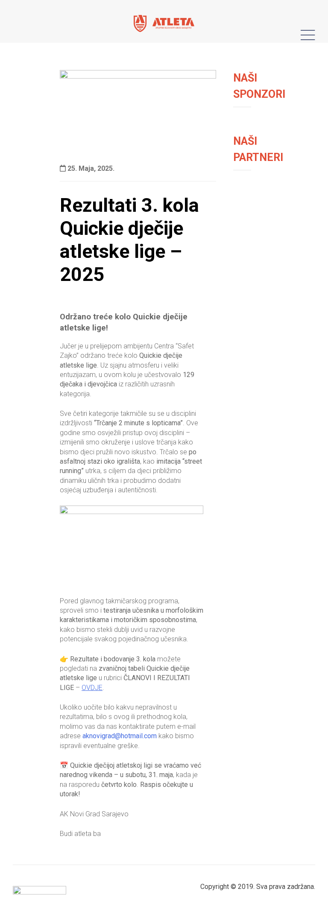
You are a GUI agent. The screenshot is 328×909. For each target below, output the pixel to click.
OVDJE (92, 688)
